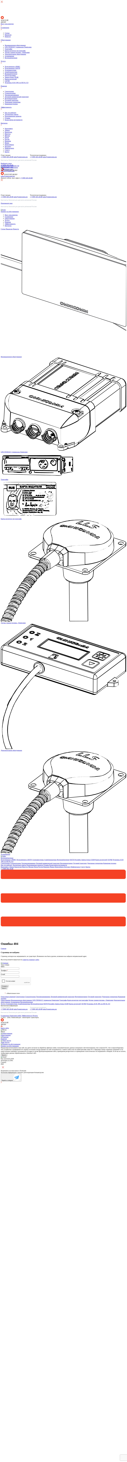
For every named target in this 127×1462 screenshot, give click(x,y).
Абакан (7, 130)
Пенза (7, 137)
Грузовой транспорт (11, 100)
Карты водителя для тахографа (15, 51)
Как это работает (10, 113)
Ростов (7, 139)
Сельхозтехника (10, 93)
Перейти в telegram (7, 1080)
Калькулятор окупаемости (13, 120)
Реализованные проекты (13, 116)
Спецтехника (9, 91)
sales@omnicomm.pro (8, 176)
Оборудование (6, 40)
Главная (3, 948)
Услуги (3, 61)
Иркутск (8, 134)
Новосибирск (9, 144)
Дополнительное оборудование (15, 54)
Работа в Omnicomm (7, 171)
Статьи (7, 33)
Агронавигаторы (10, 70)
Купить (35, 1016)
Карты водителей (11, 79)
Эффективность (6, 107)
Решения (4, 86)
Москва (7, 136)
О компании (5, 28)
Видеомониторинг (11, 98)
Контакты (4, 123)
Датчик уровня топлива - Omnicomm (17, 52)
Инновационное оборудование (15, 45)
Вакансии (8, 35)
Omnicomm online (15, 1016)
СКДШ (7, 81)
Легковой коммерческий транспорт (17, 97)
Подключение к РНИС (12, 66)
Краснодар (8, 132)
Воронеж (8, 141)
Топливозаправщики (12, 95)
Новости (8, 36)
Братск (7, 152)
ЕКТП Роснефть (10, 75)
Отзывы (7, 118)
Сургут (7, 150)
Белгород (8, 146)
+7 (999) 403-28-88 (7, 157)
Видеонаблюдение (11, 58)
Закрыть (4, 988)
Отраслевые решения (8, 997)
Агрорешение (9, 56)
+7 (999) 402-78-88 (7, 869)
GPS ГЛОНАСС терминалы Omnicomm (18, 47)
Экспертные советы (11, 114)
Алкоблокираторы (11, 72)
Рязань (7, 143)
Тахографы (8, 49)
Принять (4, 1055)
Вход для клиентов (7, 24)
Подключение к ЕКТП (12, 68)
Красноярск (9, 128)
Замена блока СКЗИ (11, 77)
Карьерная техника (11, 104)
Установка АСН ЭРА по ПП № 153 (16, 83)
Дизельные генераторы (12, 102)
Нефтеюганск (9, 148)
